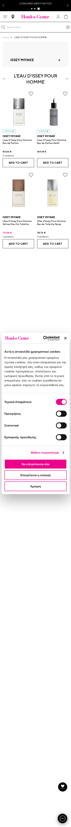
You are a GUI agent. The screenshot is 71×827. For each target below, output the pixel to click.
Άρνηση (35, 486)
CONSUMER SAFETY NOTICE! (35, 3)
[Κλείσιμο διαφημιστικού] (65, 338)
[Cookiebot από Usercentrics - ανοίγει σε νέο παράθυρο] (45, 338)
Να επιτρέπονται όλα (35, 464)
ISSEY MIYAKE (12, 136)
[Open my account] (58, 16)
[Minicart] (65, 16)
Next (68, 5)
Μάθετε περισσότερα (45, 452)
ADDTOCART (18, 162)
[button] (3, 27)
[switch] (61, 414)
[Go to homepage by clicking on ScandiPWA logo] (35, 16)
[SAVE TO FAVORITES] (31, 93)
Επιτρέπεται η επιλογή (35, 475)
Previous (3, 5)
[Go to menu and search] (5, 16)
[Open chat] (62, 818)
